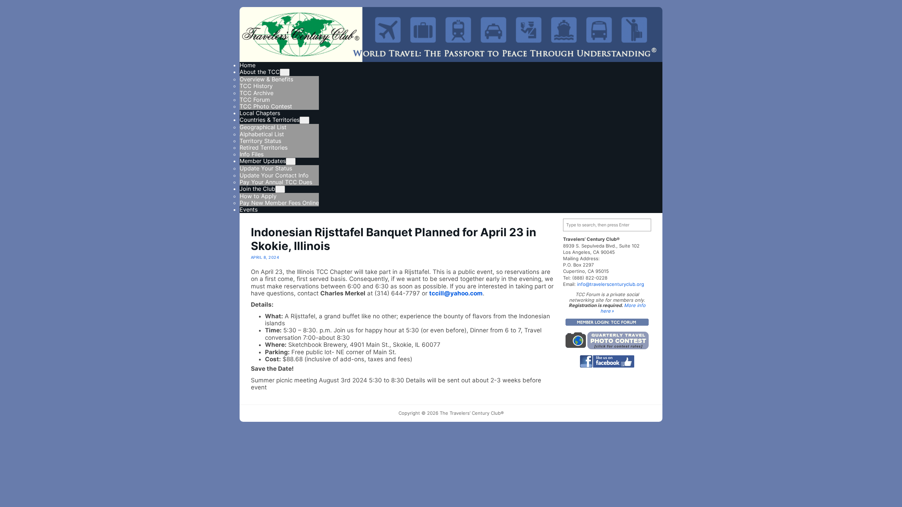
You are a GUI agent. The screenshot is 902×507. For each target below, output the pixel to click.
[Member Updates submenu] (291, 161)
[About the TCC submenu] (285, 72)
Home (247, 65)
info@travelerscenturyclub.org (610, 284)
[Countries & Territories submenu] (304, 120)
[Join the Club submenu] (280, 189)
